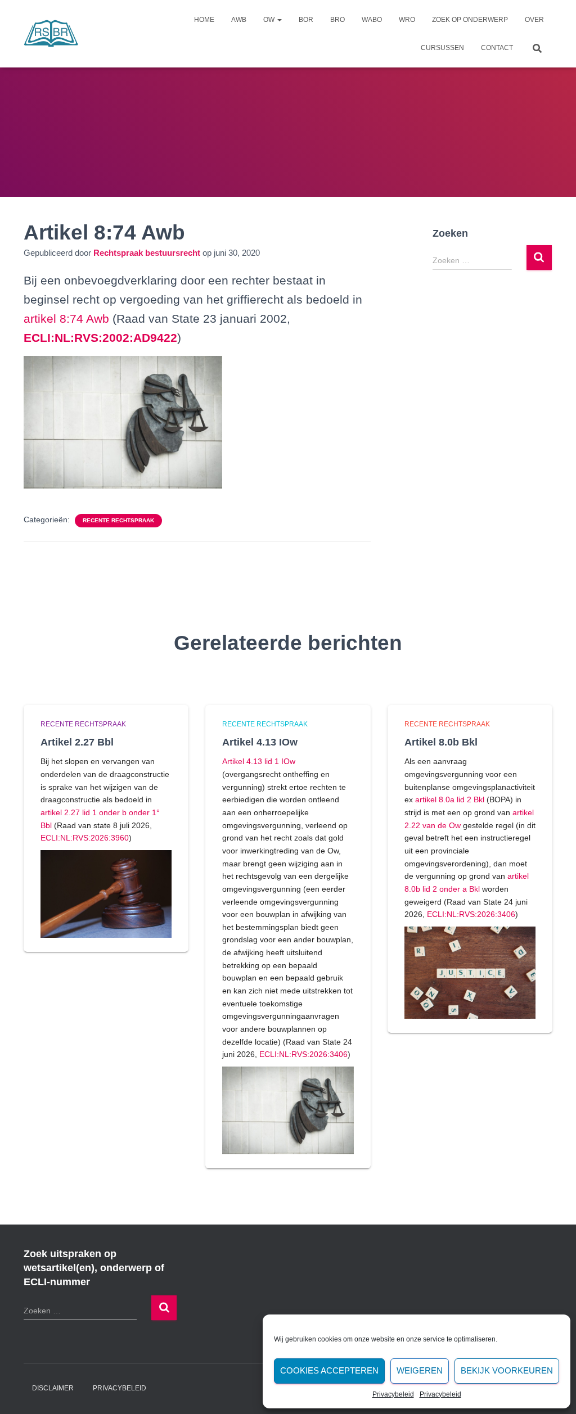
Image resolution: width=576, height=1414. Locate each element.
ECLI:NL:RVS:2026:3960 (84, 837)
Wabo (372, 20)
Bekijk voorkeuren (507, 1370)
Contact (497, 48)
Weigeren (420, 1370)
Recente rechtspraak (118, 520)
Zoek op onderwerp (470, 20)
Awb (238, 20)
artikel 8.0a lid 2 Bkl (449, 799)
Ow (269, 20)
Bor (306, 20)
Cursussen (442, 48)
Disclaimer (53, 1388)
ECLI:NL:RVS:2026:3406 (303, 1054)
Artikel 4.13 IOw (260, 742)
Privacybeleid (393, 1394)
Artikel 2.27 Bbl (77, 742)
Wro (407, 20)
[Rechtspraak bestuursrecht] (51, 34)
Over (534, 20)
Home (204, 20)
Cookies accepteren (329, 1370)
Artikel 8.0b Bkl (441, 742)
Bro (337, 20)
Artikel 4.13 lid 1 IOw (258, 761)
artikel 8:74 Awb (66, 318)
